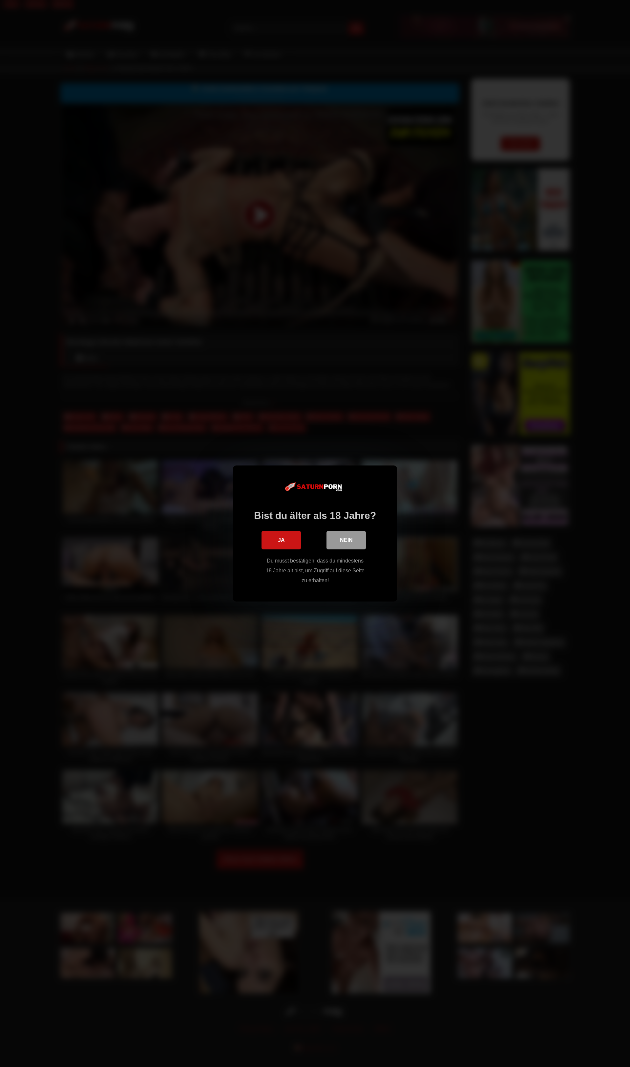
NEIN (346, 540)
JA (281, 540)
